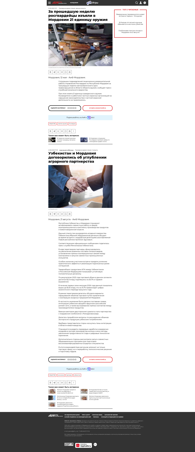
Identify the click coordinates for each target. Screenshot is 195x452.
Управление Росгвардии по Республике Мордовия (64, 67)
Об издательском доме (72, 415)
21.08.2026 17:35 (53, 150)
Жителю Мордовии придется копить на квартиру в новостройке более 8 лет (66, 391)
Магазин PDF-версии (111, 415)
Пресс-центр (86, 415)
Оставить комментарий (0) (97, 108)
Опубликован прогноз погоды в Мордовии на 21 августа (130, 31)
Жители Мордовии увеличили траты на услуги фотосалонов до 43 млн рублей (99, 397)
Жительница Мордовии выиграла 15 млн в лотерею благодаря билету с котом (68, 397)
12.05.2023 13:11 (52, 8)
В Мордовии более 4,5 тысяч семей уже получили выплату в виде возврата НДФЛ (99, 391)
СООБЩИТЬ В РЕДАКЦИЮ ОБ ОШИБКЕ (112, 417)
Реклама (96, 417)
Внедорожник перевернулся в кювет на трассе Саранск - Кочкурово (130, 15)
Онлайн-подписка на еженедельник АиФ (77, 417)
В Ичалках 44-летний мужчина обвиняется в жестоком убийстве (130, 23)
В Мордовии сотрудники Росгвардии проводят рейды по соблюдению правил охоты (99, 139)
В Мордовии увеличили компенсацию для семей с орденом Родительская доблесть (67, 404)
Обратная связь (97, 415)
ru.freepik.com (52, 209)
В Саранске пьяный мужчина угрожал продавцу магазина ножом (66, 139)
